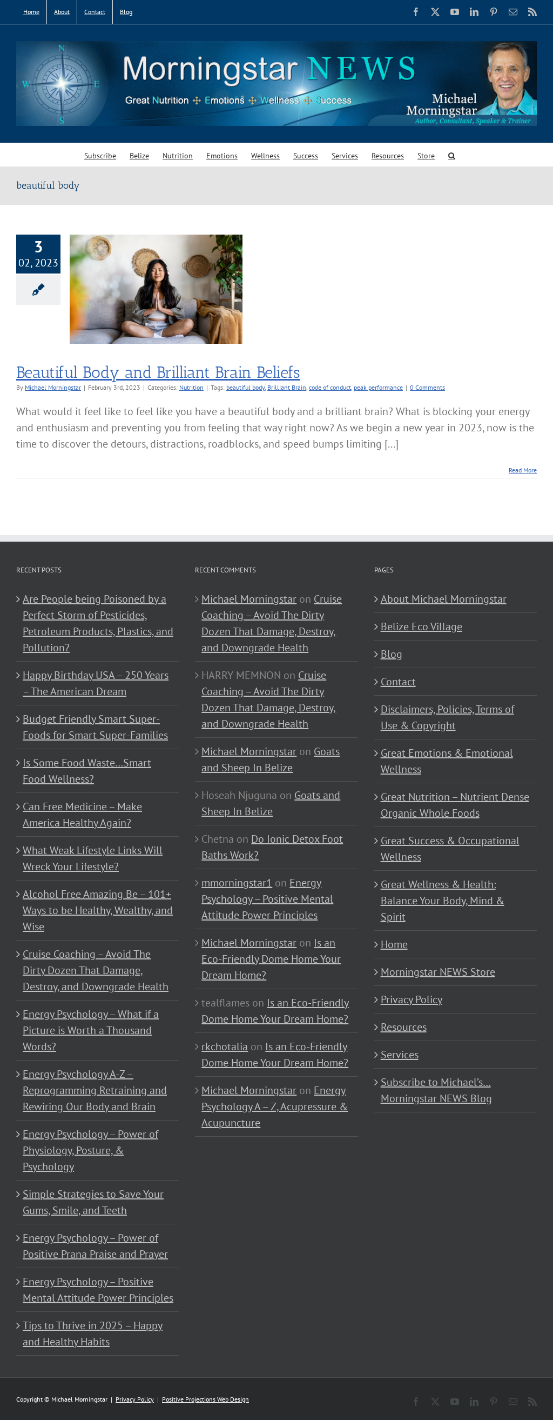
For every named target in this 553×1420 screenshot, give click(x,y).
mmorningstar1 (236, 883)
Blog (391, 654)
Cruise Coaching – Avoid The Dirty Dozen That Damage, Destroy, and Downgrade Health (95, 970)
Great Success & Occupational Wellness (450, 849)
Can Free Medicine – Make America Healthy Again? (82, 814)
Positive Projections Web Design (205, 1399)
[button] (451, 154)
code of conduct (330, 387)
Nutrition (191, 387)
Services (400, 1055)
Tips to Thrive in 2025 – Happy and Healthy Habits (93, 1333)
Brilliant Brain (286, 387)
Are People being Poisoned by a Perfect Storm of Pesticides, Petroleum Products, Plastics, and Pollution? (98, 623)
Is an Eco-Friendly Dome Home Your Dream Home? (271, 959)
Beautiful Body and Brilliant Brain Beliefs (158, 372)
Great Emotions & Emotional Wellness (447, 761)
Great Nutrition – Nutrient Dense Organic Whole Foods (455, 805)
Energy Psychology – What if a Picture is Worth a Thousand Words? (91, 1030)
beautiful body (245, 387)
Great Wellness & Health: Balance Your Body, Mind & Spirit (442, 900)
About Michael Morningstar (444, 599)
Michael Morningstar (53, 387)
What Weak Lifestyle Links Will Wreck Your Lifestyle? (93, 858)
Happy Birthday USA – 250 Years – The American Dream (95, 683)
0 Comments (427, 387)
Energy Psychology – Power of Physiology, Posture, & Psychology (90, 1150)
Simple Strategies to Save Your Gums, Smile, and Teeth (93, 1202)
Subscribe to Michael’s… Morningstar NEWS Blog (436, 1090)
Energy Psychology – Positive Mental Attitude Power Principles (98, 1290)
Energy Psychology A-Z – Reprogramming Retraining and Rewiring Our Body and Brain (95, 1090)
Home (394, 944)
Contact (398, 682)
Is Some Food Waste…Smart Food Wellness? (87, 771)
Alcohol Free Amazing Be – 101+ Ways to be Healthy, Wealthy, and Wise (98, 910)
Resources (404, 1027)
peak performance (378, 387)
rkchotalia (224, 1046)
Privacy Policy (411, 999)
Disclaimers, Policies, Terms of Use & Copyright (447, 717)
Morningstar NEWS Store (438, 972)
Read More (523, 470)
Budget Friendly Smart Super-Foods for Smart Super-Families (95, 727)
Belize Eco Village (421, 626)
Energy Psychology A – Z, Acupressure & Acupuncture (274, 1106)
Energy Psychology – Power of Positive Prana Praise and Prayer (95, 1246)
